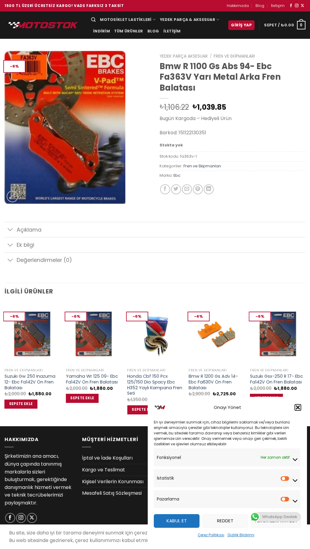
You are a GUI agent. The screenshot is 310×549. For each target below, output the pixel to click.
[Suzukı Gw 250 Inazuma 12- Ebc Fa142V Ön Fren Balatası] (32, 334)
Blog (260, 5)
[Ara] (93, 19)
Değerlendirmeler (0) (44, 260)
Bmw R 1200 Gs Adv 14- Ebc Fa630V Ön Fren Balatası (213, 381)
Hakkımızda (238, 5)
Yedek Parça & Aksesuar (187, 19)
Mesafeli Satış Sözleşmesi (112, 493)
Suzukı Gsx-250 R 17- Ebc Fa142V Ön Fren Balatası (276, 379)
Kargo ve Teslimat (103, 469)
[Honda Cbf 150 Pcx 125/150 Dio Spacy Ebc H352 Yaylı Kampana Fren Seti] (155, 334)
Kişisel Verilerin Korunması (112, 481)
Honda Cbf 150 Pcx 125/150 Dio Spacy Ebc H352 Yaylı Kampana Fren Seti (154, 384)
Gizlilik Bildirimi (240, 534)
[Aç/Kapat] (10, 230)
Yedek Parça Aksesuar (184, 56)
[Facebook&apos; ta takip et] (291, 6)
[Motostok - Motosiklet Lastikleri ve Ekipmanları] (43, 25)
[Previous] (4, 364)
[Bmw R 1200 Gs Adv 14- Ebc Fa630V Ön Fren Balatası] (216, 334)
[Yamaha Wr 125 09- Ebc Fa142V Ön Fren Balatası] (93, 334)
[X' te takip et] (302, 6)
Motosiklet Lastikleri (125, 19)
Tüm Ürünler (128, 31)
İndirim (101, 31)
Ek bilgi (25, 245)
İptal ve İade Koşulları (107, 457)
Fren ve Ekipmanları (234, 56)
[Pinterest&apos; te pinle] (198, 189)
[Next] (305, 364)
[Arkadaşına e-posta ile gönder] (187, 189)
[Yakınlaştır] (12, 197)
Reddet (225, 520)
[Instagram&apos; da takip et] (296, 6)
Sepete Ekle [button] (21, 403)
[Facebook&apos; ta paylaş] (165, 189)
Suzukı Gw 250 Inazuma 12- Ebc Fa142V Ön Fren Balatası (30, 381)
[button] (298, 407)
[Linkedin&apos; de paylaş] (209, 189)
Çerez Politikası (211, 534)
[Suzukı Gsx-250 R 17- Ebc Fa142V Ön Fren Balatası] (277, 334)
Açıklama (29, 229)
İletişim (278, 5)
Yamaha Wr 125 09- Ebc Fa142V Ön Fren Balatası (92, 379)
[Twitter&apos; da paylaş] (176, 189)
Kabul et (177, 520)
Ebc (176, 175)
